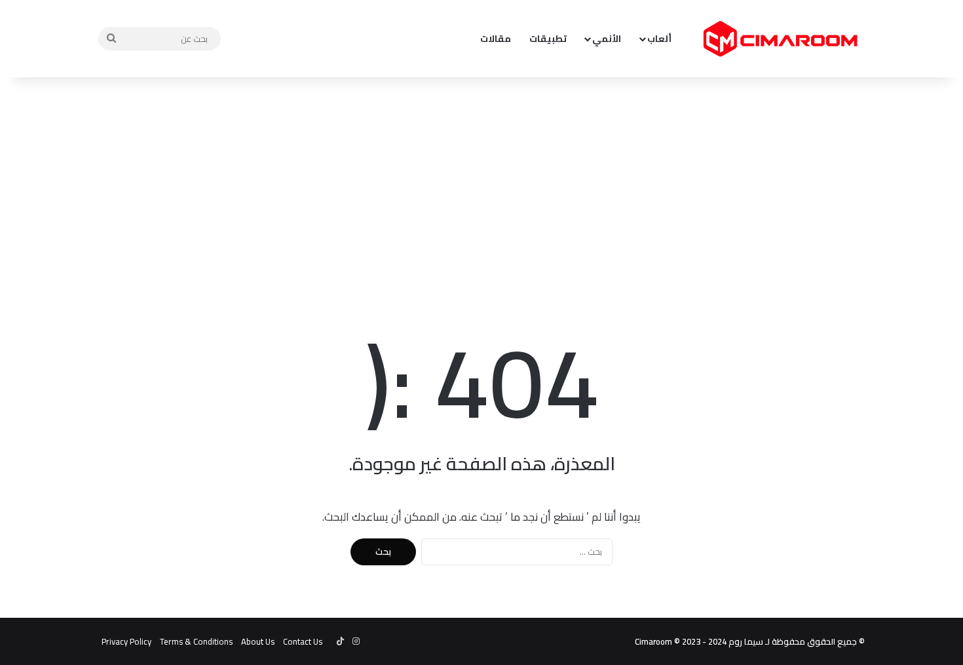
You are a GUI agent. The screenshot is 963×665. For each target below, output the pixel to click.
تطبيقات (548, 38)
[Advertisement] (481, 182)
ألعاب (659, 38)
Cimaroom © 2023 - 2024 (681, 641)
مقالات (495, 38)
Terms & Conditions (196, 641)
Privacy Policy (126, 641)
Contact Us (302, 641)
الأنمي (606, 38)
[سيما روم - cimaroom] (779, 38)
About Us (257, 641)
